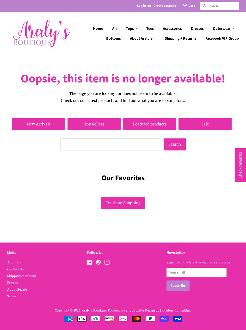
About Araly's (141, 38)
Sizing (11, 296)
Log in (141, 5)
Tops (130, 28)
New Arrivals (38, 124)
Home (98, 28)
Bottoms (113, 38)
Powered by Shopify (122, 310)
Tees (150, 28)
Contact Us (15, 269)
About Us (14, 262)
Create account (165, 5)
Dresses (197, 28)
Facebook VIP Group (222, 38)
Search (174, 144)
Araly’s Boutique (94, 310)
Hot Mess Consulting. (175, 310)
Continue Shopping (123, 202)
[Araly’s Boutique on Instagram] (107, 263)
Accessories (172, 28)
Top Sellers (94, 124)
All (114, 28)
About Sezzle (17, 289)
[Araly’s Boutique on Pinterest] (98, 263)
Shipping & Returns (21, 276)
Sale (205, 124)
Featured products (149, 124)
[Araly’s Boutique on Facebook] (89, 263)
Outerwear (222, 28)
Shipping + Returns (180, 38)
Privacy (12, 282)
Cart (192, 5)
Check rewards (240, 165)
